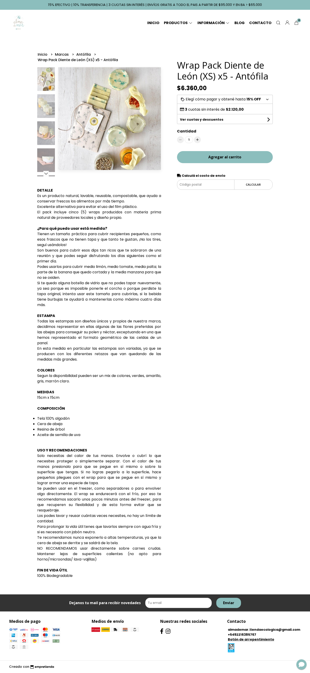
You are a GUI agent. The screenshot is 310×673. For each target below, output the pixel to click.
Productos (176, 22)
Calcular (253, 184)
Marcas (62, 54)
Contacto (260, 22)
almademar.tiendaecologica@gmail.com (264, 629)
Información (211, 22)
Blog (239, 22)
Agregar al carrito (224, 157)
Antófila (84, 54)
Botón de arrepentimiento (251, 639)
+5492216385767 (242, 634)
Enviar (228, 602)
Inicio (153, 22)
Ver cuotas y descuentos (201, 119)
